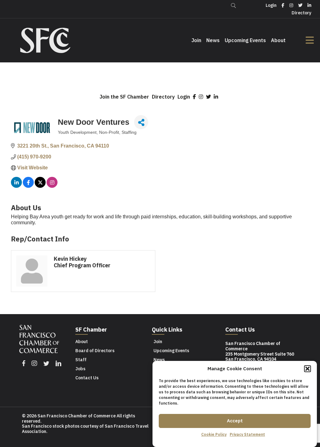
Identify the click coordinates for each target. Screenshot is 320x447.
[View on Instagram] (52, 186)
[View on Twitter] (40, 186)
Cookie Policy (214, 434)
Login (184, 96)
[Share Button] (141, 122)
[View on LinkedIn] (16, 186)
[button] (307, 369)
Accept (235, 421)
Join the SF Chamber (124, 96)
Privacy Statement (247, 434)
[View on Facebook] (28, 186)
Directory (163, 96)
